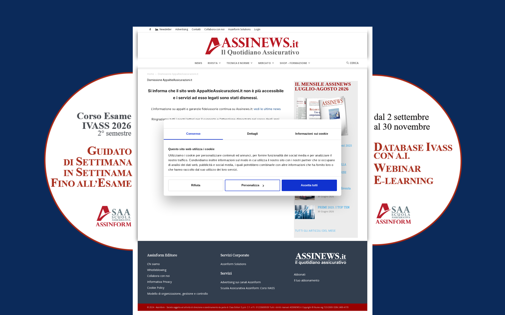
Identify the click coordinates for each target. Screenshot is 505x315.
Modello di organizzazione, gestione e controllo (177, 293)
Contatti (196, 29)
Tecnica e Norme (237, 63)
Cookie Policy (155, 288)
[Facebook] (150, 29)
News (198, 63)
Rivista (213, 63)
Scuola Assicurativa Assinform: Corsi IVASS (248, 288)
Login (257, 29)
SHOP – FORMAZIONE (293, 63)
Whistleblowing (156, 270)
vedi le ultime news (267, 109)
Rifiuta (195, 185)
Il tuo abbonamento (306, 280)
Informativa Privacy (159, 282)
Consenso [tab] (193, 133)
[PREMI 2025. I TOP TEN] (305, 212)
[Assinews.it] (252, 45)
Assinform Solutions (239, 29)
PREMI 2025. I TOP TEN (334, 207)
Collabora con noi (214, 29)
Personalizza (250, 185)
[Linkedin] (157, 29)
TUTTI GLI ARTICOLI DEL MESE (315, 230)
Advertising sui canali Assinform (241, 282)
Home (150, 74)
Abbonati (299, 274)
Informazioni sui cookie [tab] (311, 133)
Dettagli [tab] (252, 133)
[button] (351, 63)
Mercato (264, 63)
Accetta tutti (309, 185)
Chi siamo (153, 264)
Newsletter (166, 29)
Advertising (181, 29)
